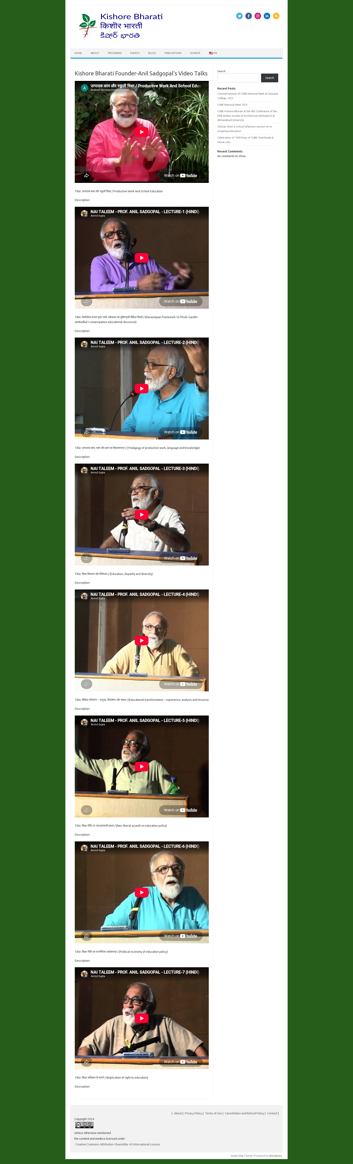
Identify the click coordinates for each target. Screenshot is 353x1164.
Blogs (152, 53)
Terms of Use (213, 1113)
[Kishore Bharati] (121, 41)
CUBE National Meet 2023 (232, 104)
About (95, 53)
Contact (272, 1113)
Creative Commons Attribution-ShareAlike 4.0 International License (117, 1144)
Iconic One (237, 1155)
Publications (173, 53)
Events (135, 53)
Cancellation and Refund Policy (244, 1113)
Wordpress (275, 1155)
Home (78, 53)
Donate (195, 53)
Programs (115, 53)
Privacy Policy (193, 1113)
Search (221, 71)
